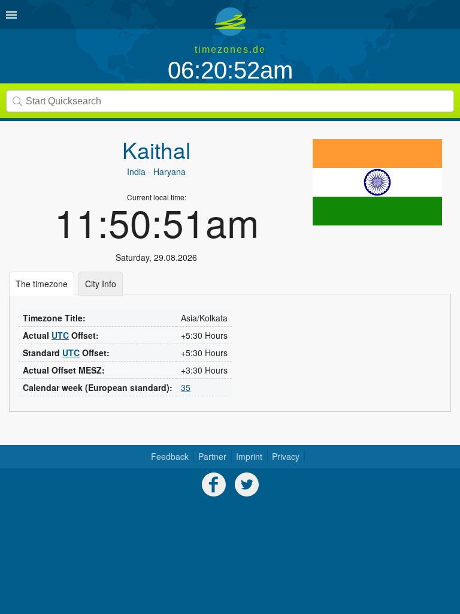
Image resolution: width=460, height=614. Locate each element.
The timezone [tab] (42, 284)
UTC (60, 335)
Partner (212, 456)
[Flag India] (377, 182)
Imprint (249, 456)
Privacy (285, 456)
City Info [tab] (100, 284)
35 (185, 387)
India (136, 171)
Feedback (170, 456)
